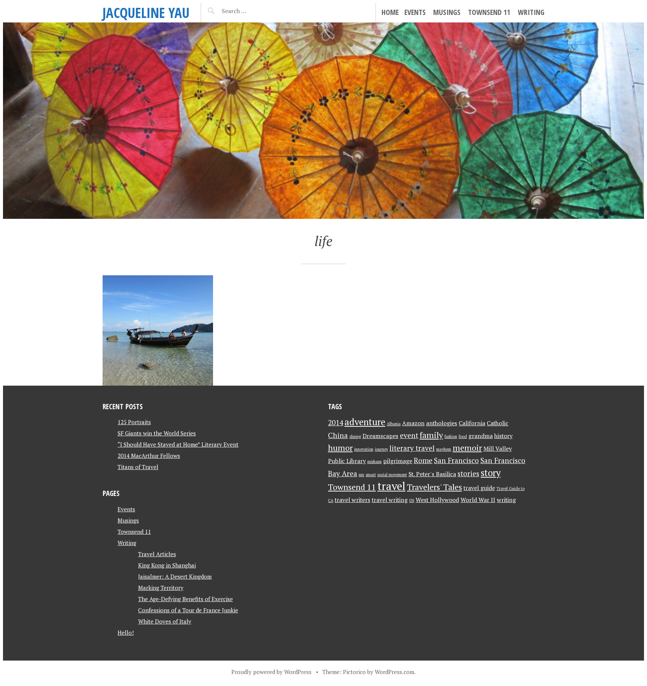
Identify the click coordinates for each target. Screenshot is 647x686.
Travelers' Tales (434, 486)
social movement (392, 474)
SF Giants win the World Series (157, 433)
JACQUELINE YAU (146, 12)
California (472, 423)
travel (391, 486)
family (431, 434)
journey (381, 449)
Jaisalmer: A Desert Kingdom (175, 576)
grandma (480, 436)
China (338, 435)
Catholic (497, 423)
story (491, 473)
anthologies (441, 423)
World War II (478, 500)
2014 (335, 423)
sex (361, 474)
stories (468, 473)
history (503, 436)
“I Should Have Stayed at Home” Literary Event (178, 444)
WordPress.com (394, 672)
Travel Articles (157, 554)
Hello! (126, 632)
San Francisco (456, 460)
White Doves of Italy (164, 621)
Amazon (413, 423)
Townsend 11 (489, 12)
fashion (450, 436)
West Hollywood (437, 500)
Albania (394, 423)
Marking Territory (160, 587)
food (463, 436)
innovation (363, 449)
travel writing (390, 500)
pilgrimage (397, 461)
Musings (447, 12)
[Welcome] (158, 330)
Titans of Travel (138, 467)
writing (506, 500)
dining (355, 436)
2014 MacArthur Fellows (149, 455)
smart (371, 474)
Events (415, 12)
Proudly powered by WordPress (271, 672)
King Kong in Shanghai (167, 565)
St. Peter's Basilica (432, 474)
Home (390, 12)
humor (340, 447)
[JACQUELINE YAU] (323, 120)
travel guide (479, 488)
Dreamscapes (380, 436)
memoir (467, 447)
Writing (531, 12)
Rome (423, 460)
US (411, 500)
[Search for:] (252, 11)
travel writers (352, 500)
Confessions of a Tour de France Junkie (188, 610)
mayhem (443, 449)
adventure (364, 422)
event (409, 435)
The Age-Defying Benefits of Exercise (185, 599)
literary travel (412, 448)
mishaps (374, 461)
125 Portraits (134, 422)
